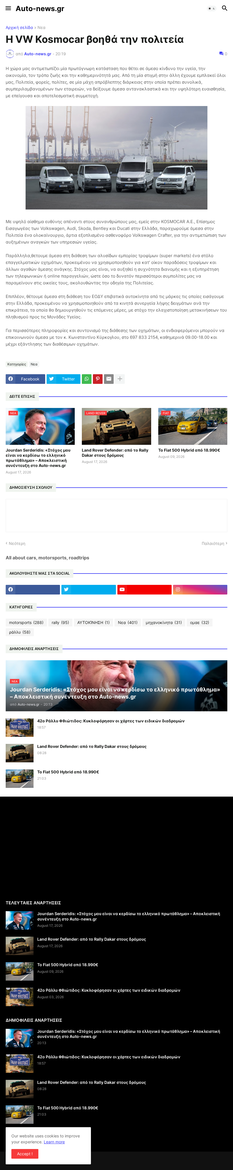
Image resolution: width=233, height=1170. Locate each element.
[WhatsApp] (86, 379)
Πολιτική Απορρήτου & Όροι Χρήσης (39, 1137)
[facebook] (33, 589)
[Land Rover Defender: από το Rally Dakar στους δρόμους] (20, 753)
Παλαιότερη (213, 543)
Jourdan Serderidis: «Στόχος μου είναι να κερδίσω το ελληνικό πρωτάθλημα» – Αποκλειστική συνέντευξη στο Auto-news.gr (38, 458)
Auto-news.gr (40, 8)
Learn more (54, 1141)
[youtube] (144, 589)
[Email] (109, 379)
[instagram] (200, 589)
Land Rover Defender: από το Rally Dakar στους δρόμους (115, 453)
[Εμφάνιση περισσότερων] (120, 379)
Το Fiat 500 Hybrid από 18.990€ (189, 450)
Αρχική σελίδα (19, 28)
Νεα (41, 28)
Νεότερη (17, 543)
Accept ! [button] (25, 1153)
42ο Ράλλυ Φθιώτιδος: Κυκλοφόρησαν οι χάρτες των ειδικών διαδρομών (111, 720)
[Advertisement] (53, 847)
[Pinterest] (98, 379)
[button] (8, 8)
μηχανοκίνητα (164, 622)
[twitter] (88, 589)
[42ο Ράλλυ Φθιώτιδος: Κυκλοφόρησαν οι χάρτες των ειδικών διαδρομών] (20, 727)
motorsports (26, 622)
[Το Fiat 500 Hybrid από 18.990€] (20, 778)
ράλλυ (19, 632)
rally (60, 622)
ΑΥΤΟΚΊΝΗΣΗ (93, 622)
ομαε (199, 622)
